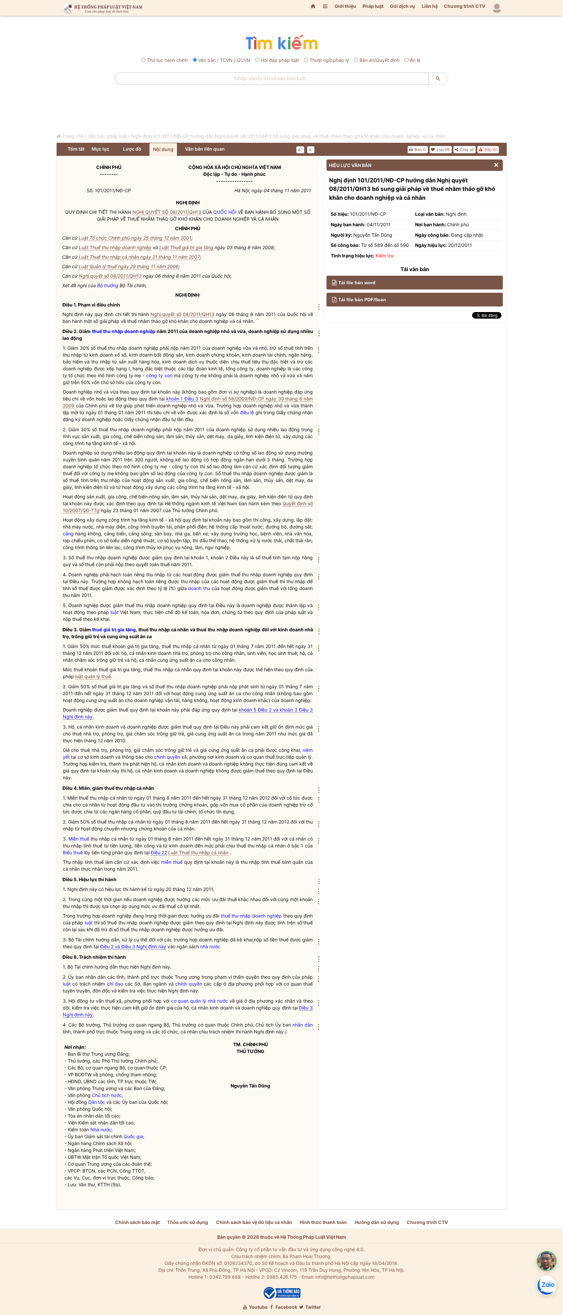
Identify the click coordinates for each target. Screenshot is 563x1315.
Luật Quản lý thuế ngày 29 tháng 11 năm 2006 (129, 266)
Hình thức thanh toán (323, 1222)
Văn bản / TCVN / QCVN (224, 60)
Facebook (285, 1307)
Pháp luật (372, 6)
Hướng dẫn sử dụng (377, 1222)
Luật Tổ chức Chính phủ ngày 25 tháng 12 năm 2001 (135, 238)
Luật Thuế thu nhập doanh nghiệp (115, 247)
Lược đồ (132, 149)
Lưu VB (443, 149)
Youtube (258, 1307)
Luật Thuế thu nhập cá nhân (198, 852)
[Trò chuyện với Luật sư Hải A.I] (546, 1261)
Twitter (312, 1307)
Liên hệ (430, 6)
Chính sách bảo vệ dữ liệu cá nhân (254, 1222)
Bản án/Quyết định (379, 60)
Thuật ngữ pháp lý (329, 60)
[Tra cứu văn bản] (281, 42)
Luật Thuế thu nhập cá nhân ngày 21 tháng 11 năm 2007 (139, 257)
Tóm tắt (76, 149)
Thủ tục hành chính (167, 60)
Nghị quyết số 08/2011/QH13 (110, 276)
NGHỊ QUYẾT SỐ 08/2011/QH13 (166, 212)
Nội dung (163, 149)
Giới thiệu (345, 6)
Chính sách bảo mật (137, 1222)
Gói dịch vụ (402, 6)
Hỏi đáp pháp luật (280, 60)
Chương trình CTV (464, 6)
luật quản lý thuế (93, 676)
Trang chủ (73, 136)
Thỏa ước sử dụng (187, 1222)
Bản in (419, 149)
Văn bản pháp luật (107, 136)
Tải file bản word (357, 282)
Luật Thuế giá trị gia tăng (186, 247)
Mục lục (100, 149)
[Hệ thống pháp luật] (101, 7)
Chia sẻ (466, 149)
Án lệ (415, 60)
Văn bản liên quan (205, 149)
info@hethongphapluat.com (345, 1277)
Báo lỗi (490, 149)
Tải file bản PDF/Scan (362, 299)
